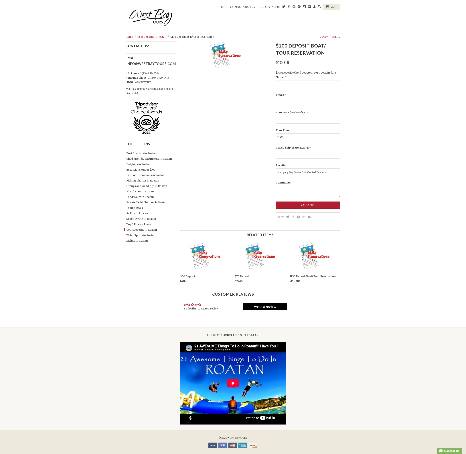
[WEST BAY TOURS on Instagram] (304, 7)
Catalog (235, 7)
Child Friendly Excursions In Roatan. (149, 158)
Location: (282, 165)
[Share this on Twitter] (286, 216)
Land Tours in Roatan (140, 197)
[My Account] (314, 7)
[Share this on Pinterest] (297, 217)
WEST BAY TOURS (237, 438)
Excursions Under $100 (140, 169)
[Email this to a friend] (308, 217)
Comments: (283, 182)
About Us (249, 7)
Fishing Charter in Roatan (142, 180)
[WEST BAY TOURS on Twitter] (283, 7)
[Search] (319, 7)
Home (224, 7)
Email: (280, 94)
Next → (336, 36)
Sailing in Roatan (137, 213)
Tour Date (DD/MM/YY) (291, 112)
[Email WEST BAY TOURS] (309, 7)
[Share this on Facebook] (292, 217)
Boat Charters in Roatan (141, 153)
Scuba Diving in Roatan (141, 218)
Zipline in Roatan (137, 240)
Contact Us (272, 7)
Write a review (265, 307)
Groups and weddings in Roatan (146, 186)
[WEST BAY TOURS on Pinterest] (299, 7)
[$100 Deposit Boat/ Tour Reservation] (226, 56)
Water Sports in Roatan (140, 235)
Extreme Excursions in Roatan (145, 175)
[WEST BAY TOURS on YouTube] (294, 7)
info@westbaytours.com (150, 64)
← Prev (323, 36)
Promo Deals (134, 208)
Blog (260, 7)
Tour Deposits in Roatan (141, 229)
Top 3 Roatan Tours (138, 224)
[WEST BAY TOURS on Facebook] (289, 7)
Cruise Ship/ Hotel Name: (292, 147)
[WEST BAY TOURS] (151, 17)
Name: (280, 77)
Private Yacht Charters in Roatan (146, 202)
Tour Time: (283, 130)
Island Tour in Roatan (140, 191)
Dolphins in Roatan (138, 164)
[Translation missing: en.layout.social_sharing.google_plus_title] (303, 217)
